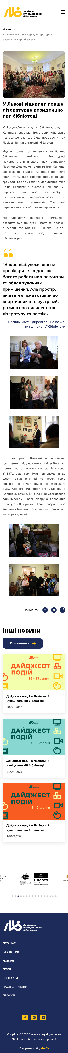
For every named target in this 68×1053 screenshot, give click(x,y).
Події (7, 969)
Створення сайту (34, 1048)
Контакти (10, 978)
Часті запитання (16, 986)
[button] (12, 896)
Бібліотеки (11, 952)
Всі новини (20, 643)
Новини (8, 29)
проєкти (9, 995)
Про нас (9, 943)
